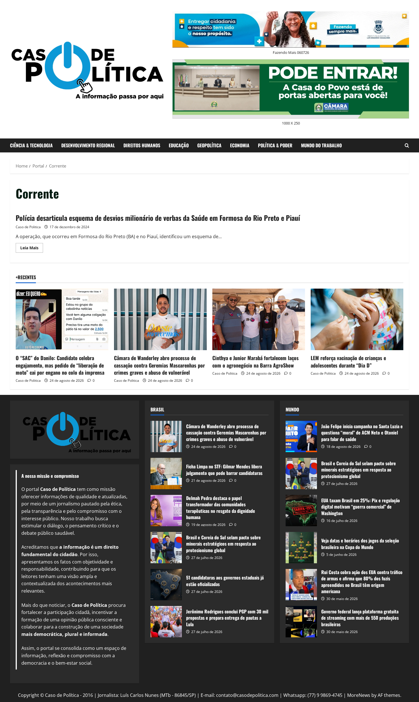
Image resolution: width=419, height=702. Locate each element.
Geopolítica (209, 145)
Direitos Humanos (141, 145)
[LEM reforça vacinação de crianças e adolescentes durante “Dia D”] (357, 319)
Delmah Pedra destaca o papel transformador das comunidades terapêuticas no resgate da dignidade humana (166, 510)
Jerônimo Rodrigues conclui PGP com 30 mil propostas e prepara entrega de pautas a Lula (166, 621)
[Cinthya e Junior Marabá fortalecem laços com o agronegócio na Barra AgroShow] (258, 319)
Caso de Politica (28, 227)
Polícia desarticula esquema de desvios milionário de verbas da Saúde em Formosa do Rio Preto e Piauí (158, 218)
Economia (239, 145)
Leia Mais (31, 249)
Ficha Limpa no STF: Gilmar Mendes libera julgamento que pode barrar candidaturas (166, 473)
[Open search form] (407, 145)
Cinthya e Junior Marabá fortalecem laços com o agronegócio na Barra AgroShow (255, 361)
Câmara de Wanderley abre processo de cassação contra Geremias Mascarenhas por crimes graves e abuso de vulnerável (159, 365)
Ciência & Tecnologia (31, 145)
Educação (179, 145)
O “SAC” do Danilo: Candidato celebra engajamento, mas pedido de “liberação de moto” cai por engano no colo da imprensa (60, 365)
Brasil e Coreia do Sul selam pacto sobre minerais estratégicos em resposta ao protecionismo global (166, 547)
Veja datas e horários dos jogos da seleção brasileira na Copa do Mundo (301, 547)
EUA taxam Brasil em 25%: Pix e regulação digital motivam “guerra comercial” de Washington (301, 510)
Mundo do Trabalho (321, 145)
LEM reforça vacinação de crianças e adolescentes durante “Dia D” (348, 361)
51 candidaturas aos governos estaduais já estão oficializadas (166, 584)
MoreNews (358, 695)
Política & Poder (275, 145)
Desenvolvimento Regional (88, 145)
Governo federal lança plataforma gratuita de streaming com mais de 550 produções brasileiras (301, 621)
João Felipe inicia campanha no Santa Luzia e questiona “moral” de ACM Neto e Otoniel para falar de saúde (301, 436)
